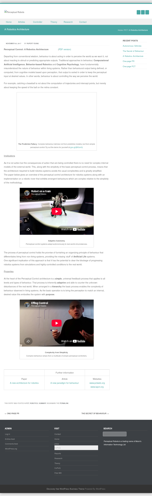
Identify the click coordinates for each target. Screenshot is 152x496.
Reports (57, 453)
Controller (37, 21)
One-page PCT (129, 66)
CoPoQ (57, 447)
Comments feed (11, 443)
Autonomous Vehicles (132, 45)
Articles (21, 21)
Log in (7, 434)
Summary (42, 403)
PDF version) (65, 49)
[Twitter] (147, 12)
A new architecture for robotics (24, 382)
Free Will (58, 473)
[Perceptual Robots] (14, 11)
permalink (64, 403)
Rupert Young (33, 43)
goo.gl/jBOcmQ (76, 147)
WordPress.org (11, 448)
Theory (53, 21)
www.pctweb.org (97, 382)
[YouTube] (138, 12)
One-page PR (12, 413)
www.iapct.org (97, 386)
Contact (83, 21)
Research (68, 21)
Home (9, 21)
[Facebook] (143, 12)
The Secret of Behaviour (95, 413)
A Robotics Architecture (133, 56)
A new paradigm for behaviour (64, 382)
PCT (126, 30)
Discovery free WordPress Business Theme (65, 488)
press (56, 443)
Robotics (34, 403)
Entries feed (10, 439)
